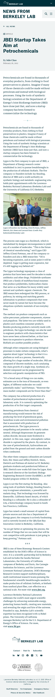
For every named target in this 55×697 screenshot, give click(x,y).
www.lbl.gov (14, 626)
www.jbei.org (38, 589)
